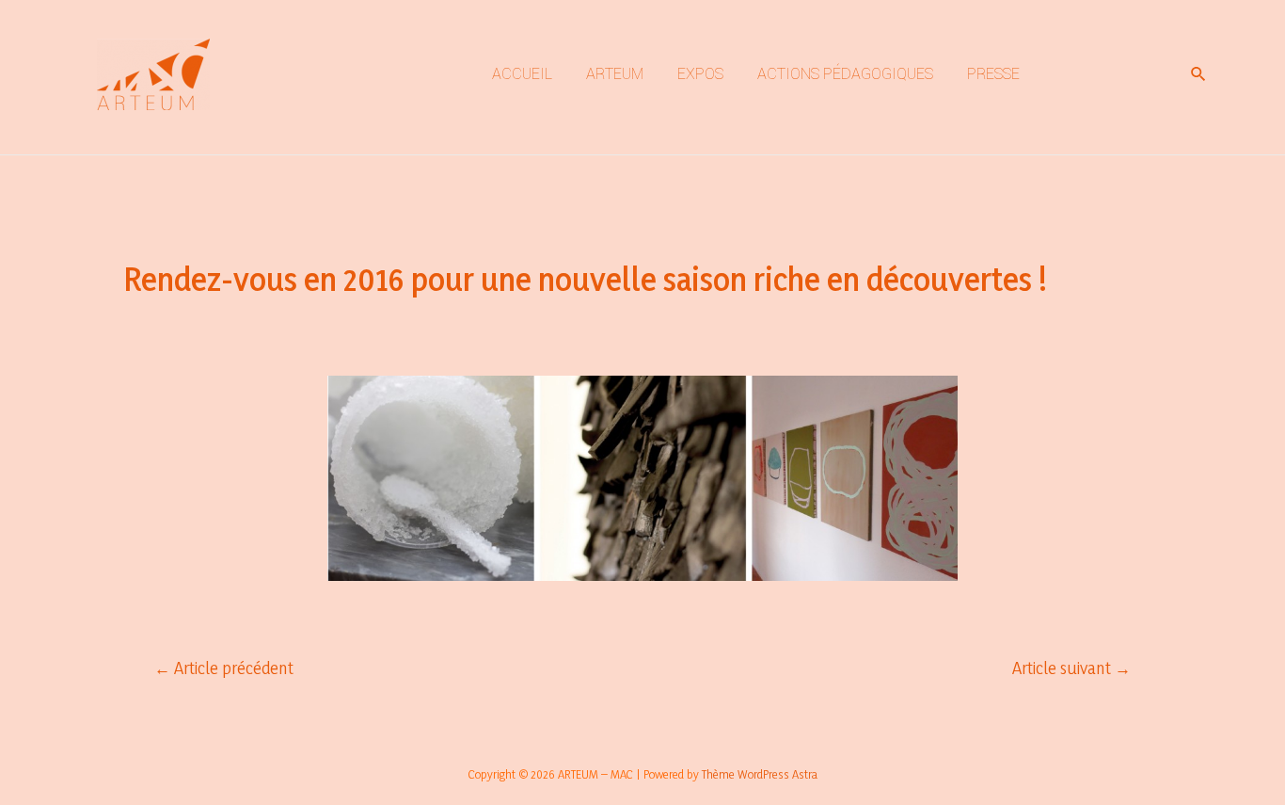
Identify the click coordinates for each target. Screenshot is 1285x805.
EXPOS (700, 74)
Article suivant (1071, 668)
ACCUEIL (522, 74)
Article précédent (223, 668)
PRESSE (993, 74)
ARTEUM (614, 74)
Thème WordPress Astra (759, 773)
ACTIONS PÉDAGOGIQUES (845, 74)
